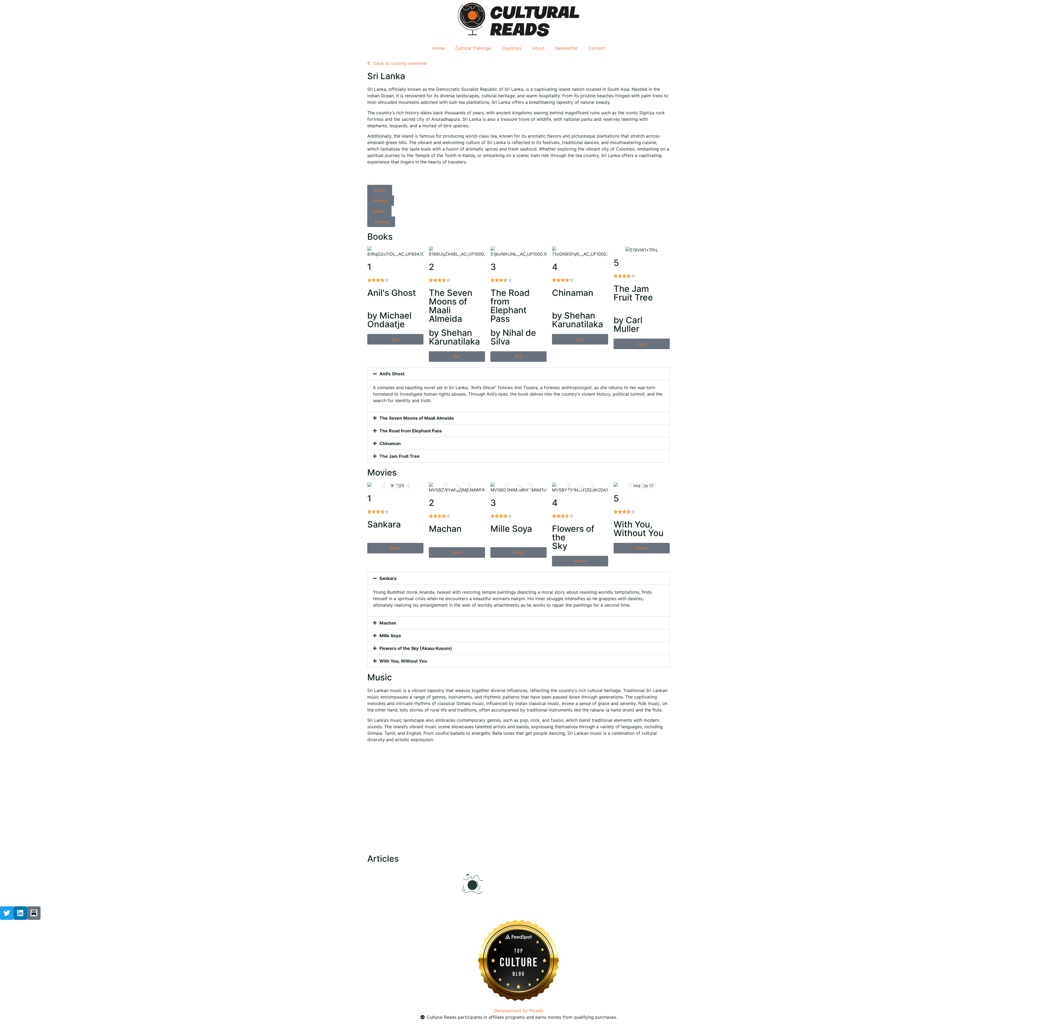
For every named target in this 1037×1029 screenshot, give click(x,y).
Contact (596, 48)
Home (438, 48)
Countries (511, 48)
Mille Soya (390, 635)
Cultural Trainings (473, 48)
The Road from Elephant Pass (410, 430)
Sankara (387, 578)
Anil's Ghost (392, 373)
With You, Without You (403, 661)
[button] (518, 374)
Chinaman (390, 443)
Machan (387, 623)
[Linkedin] (20, 913)
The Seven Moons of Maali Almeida (416, 418)
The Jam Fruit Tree (399, 456)
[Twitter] (7, 913)
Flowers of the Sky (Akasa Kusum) (415, 648)
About (538, 48)
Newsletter (566, 48)
